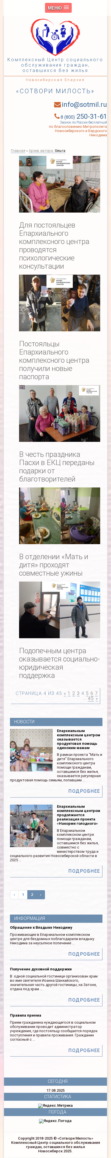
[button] (58, 8)
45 (91, 698)
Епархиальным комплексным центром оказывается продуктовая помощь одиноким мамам (78, 739)
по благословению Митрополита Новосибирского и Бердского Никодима (78, 130)
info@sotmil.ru (84, 105)
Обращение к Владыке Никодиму (41, 927)
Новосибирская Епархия (55, 80)
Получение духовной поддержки (41, 969)
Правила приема (25, 1015)
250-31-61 (84, 116)
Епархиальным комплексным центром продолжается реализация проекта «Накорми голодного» (78, 815)
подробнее (84, 791)
